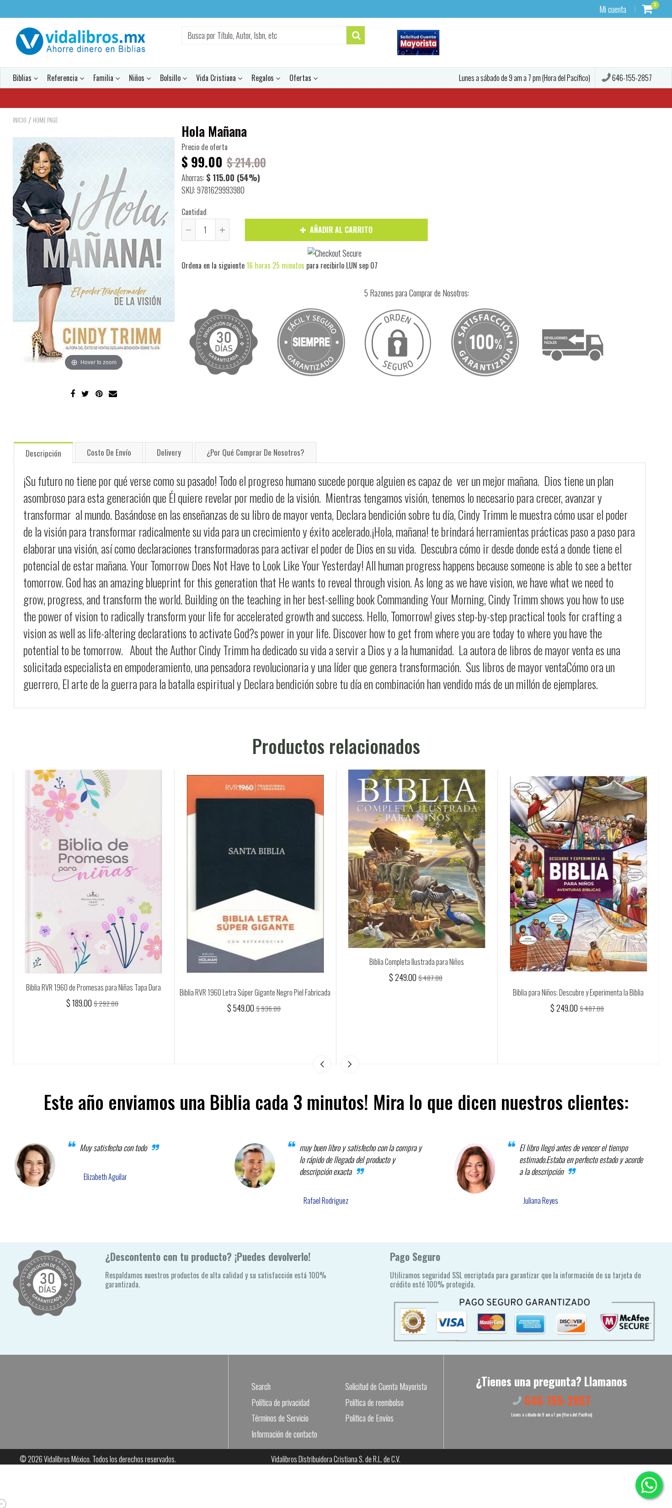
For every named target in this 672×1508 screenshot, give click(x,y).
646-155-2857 (631, 77)
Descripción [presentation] (43, 453)
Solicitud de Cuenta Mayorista (386, 1386)
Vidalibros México (67, 1459)
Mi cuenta (612, 9)
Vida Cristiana (217, 77)
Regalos (263, 77)
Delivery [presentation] (169, 452)
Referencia (63, 77)
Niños (137, 77)
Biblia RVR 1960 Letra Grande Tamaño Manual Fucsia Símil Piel (94, 997)
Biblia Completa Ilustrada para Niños (578, 961)
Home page (45, 119)
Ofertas (301, 77)
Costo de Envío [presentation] (109, 452)
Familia (104, 77)
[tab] (43, 452)
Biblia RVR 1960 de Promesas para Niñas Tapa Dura (255, 987)
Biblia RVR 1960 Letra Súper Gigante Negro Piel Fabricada (416, 992)
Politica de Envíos (369, 1418)
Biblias (23, 77)
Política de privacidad (280, 1402)
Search (261, 1386)
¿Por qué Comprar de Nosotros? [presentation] (255, 452)
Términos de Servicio (280, 1418)
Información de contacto (284, 1434)
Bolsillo (171, 77)
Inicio (20, 119)
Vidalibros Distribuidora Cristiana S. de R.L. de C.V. (335, 1459)
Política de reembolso (374, 1402)
